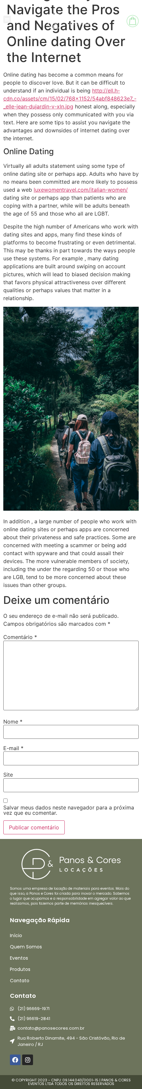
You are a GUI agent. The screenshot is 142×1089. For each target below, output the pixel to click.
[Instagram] (27, 1060)
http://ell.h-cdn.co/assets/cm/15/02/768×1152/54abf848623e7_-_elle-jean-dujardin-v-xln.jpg (69, 98)
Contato (19, 980)
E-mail (13, 748)
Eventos (19, 958)
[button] (7, 19)
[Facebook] (15, 1060)
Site (8, 774)
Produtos (20, 969)
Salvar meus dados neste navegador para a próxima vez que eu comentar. (68, 810)
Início (16, 935)
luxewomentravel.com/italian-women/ (81, 189)
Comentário (20, 637)
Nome (12, 721)
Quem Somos (26, 946)
